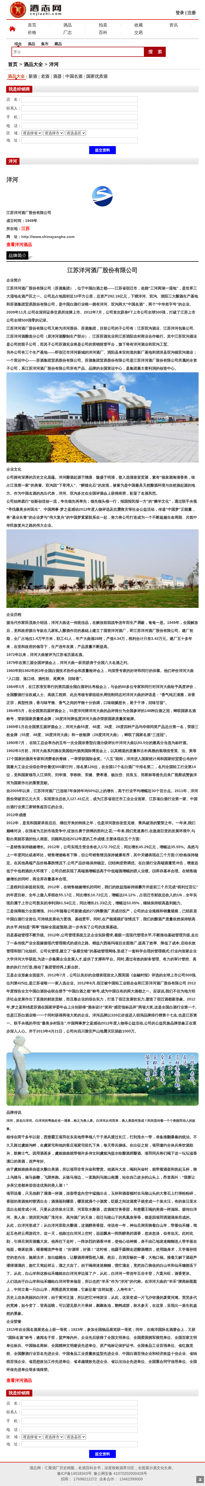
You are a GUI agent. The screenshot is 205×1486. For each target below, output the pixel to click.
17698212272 (85, 1479)
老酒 (45, 76)
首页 (32, 25)
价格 (32, 32)
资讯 (173, 25)
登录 (180, 12)
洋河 (54, 64)
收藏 (138, 25)
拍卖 (103, 25)
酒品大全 (33, 64)
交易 (138, 32)
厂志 (67, 32)
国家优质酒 (97, 76)
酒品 (67, 25)
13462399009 (131, 1479)
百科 (103, 32)
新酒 (33, 76)
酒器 (57, 76)
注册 (191, 12)
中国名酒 (73, 76)
